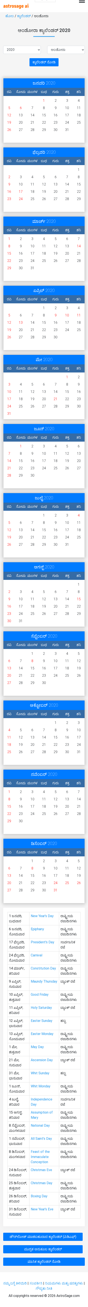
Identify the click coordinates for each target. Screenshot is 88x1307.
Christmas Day (41, 1183)
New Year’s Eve (42, 1209)
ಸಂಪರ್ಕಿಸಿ (36, 1283)
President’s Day (42, 942)
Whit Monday (40, 1086)
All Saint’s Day (41, 1139)
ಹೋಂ (10, 16)
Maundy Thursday (44, 981)
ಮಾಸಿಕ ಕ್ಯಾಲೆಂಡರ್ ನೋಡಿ (44, 1262)
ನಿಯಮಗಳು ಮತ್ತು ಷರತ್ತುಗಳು (64, 1283)
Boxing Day (39, 1196)
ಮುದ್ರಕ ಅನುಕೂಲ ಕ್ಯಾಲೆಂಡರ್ (43, 1249)
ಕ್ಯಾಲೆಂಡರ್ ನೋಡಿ (44, 62)
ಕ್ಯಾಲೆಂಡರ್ (24, 16)
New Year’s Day (42, 916)
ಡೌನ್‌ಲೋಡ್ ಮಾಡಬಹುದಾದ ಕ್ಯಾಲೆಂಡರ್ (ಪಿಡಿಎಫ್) (43, 1237)
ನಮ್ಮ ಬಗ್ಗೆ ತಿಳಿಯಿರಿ (15, 1283)
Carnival (36, 955)
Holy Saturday (41, 1008)
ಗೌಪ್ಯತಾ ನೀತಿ (44, 1288)
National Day (40, 1125)
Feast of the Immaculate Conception (40, 1157)
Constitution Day (43, 968)
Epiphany (37, 929)
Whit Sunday (40, 1073)
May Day (37, 1047)
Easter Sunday (41, 1021)
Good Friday (39, 994)
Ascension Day (42, 1060)
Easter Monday (42, 1034)
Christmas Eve (41, 1170)
